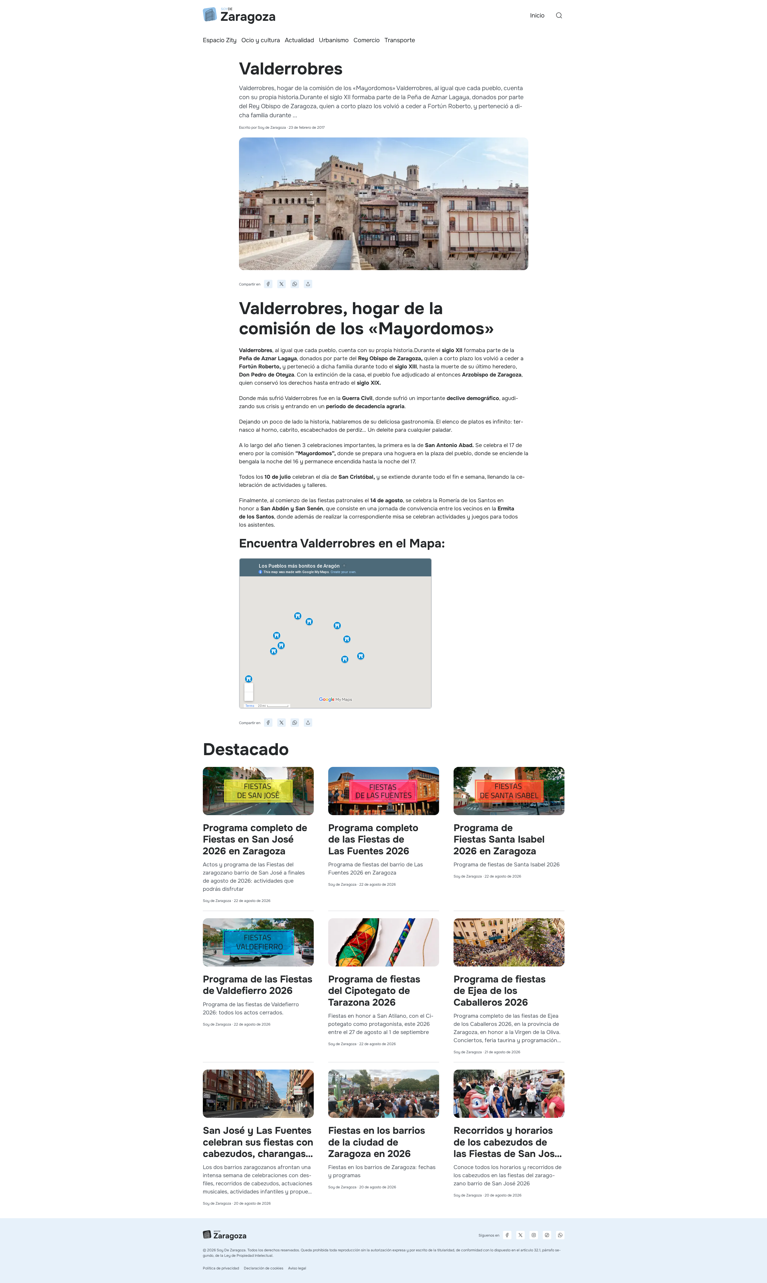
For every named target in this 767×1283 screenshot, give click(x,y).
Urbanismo (334, 40)
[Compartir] (308, 284)
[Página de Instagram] (534, 1235)
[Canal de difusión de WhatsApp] (560, 1235)
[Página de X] (520, 1235)
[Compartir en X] (281, 284)
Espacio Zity (220, 40)
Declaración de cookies (263, 1268)
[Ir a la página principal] (239, 15)
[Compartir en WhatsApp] (295, 284)
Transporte (400, 40)
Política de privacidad (221, 1268)
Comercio (367, 40)
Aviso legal (297, 1268)
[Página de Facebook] (507, 1235)
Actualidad (299, 40)
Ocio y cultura (260, 40)
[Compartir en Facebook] (268, 284)
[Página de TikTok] (547, 1235)
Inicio (537, 15)
